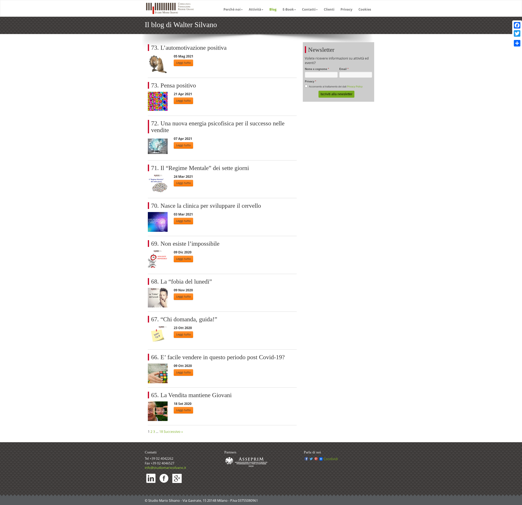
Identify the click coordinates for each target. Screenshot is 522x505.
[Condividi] (517, 43)
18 (161, 431)
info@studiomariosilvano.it (165, 467)
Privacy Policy (355, 86)
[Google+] (316, 459)
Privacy (346, 9)
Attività (255, 9)
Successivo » (173, 431)
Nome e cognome (317, 69)
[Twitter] (311, 459)
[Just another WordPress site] (169, 8)
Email (343, 69)
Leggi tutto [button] (183, 63)
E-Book (288, 9)
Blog (272, 9)
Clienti (329, 9)
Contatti (309, 9)
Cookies (364, 9)
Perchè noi (232, 9)
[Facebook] (306, 459)
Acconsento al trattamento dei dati (336, 86)
